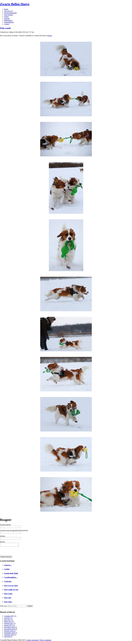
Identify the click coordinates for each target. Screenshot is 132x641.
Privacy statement (45, 640)
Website (2, 536)
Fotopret (7, 18)
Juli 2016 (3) (8, 636)
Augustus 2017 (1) (10, 616)
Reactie (2, 542)
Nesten (6, 17)
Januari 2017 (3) (9, 625)
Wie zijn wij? (8, 11)
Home (6, 9)
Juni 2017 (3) (8, 620)
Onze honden (8, 15)
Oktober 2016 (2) (9, 631)
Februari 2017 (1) (10, 623)
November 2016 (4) (10, 629)
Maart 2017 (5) (9, 621)
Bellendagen (8, 20)
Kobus (50, 35)
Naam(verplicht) (5, 525)
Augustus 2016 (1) (10, 635)
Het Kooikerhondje (10, 13)
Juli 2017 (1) (8, 618)
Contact (6, 24)
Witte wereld (5, 28)
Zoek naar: (3, 606)
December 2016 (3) (10, 627)
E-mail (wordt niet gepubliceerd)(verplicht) (14, 530)
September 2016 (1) (10, 633)
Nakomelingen (9, 22)
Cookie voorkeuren (32, 640)
